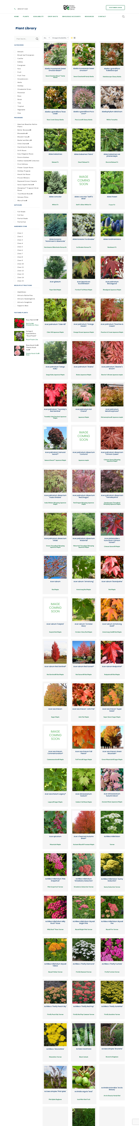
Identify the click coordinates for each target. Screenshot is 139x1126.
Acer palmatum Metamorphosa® (112, 410)
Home (16, 16)
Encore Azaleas (23, 157)
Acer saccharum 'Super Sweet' (112, 710)
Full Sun (20, 215)
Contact (102, 16)
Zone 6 (20, 250)
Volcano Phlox (22, 197)
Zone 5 (20, 247)
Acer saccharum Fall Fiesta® (83, 752)
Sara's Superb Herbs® (25, 184)
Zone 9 (20, 260)
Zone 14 (20, 277)
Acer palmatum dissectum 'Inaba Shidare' (55, 496)
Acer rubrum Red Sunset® (83, 666)
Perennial (21, 92)
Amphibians (21, 292)
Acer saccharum (55, 709)
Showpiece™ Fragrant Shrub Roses (28, 189)
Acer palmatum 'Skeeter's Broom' (112, 368)
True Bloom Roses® (25, 194)
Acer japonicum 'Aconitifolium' (83, 283)
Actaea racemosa (83, 1049)
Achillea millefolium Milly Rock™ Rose (55, 922)
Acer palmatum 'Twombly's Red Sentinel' (55, 410)
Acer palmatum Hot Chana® (84, 410)
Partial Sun (21, 222)
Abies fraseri (112, 197)
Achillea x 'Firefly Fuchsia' (112, 964)
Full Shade (21, 211)
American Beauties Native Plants (27, 125)
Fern (19, 69)
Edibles (20, 62)
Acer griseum (55, 282)
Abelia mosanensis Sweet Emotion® (83, 69)
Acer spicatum (55, 836)
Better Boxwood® (24, 130)
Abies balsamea (55, 154)
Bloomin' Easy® (23, 137)
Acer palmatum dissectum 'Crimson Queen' (112, 453)
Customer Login (115, 7)
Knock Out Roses (23, 174)
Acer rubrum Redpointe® (112, 666)
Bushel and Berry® (24, 140)
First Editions (22, 164)
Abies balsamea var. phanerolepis (112, 155)
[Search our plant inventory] (123, 16)
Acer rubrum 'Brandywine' (112, 581)
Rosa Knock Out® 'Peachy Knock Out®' (32, 347)
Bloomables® (22, 133)
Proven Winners (23, 178)
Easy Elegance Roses (25, 154)
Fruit (19, 72)
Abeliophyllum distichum (112, 111)
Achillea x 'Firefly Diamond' (83, 964)
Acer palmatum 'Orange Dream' (84, 325)
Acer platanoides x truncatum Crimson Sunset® (112, 540)
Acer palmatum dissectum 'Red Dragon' (84, 496)
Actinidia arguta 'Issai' (84, 1091)
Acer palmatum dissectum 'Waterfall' (84, 539)
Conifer (20, 58)
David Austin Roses (24, 147)
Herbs (19, 82)
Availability (38, 16)
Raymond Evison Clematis (27, 181)
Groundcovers (22, 79)
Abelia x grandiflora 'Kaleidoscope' (112, 69)
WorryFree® (22, 200)
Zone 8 (20, 257)
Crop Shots (53, 16)
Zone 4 (20, 243)
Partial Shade (22, 218)
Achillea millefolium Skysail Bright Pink (84, 922)
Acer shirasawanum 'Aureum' (83, 795)
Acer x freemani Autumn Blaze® (84, 837)
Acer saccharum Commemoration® (55, 752)
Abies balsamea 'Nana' (83, 154)
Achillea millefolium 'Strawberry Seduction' (83, 880)
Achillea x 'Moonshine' (55, 1049)
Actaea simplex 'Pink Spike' (55, 1091)
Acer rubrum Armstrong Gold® (112, 625)
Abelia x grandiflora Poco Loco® (83, 112)
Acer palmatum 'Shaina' (84, 367)
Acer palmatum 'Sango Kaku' (55, 368)
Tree (19, 103)
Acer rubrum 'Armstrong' (84, 581)
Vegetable (21, 109)
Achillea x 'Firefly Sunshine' (112, 1006)
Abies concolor (55, 197)
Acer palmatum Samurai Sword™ (55, 453)
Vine (19, 113)
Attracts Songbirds (24, 302)
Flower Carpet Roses (25, 167)
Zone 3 (20, 240)
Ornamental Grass (24, 89)
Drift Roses (21, 150)
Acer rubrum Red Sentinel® (55, 666)
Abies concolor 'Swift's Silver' (84, 198)
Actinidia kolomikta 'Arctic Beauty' (112, 1092)
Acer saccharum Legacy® (55, 794)
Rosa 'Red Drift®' (32, 320)
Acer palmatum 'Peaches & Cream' (112, 325)
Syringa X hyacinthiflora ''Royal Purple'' (31, 333)
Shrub (19, 99)
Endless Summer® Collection (28, 161)
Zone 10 (20, 264)
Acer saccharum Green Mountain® (112, 752)
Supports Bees (22, 305)
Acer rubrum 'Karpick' (55, 624)
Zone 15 (20, 281)
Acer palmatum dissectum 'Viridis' (55, 539)
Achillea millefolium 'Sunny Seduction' (112, 880)
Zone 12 (20, 270)
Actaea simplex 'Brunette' (112, 1049)
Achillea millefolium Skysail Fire (112, 922)
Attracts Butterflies (25, 295)
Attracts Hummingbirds (26, 299)
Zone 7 (20, 253)
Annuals (20, 51)
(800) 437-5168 (23, 9)
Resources (89, 16)
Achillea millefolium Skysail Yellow (55, 965)
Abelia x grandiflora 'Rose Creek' (55, 113)
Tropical (20, 106)
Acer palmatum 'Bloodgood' (112, 283)
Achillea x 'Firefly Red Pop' (83, 1006)
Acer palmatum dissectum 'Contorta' (84, 453)
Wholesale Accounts (71, 16)
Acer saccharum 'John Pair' (83, 709)
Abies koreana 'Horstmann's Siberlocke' (55, 240)
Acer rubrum (55, 581)
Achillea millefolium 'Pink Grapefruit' (55, 880)
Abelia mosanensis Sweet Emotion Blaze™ (55, 69)
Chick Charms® (23, 143)
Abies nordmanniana (112, 239)
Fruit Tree (21, 75)
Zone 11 (20, 267)
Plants (26, 16)
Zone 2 (20, 236)
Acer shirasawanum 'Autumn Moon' (112, 795)
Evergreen (21, 65)
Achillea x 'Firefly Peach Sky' (55, 1006)
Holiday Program (23, 171)
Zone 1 (20, 233)
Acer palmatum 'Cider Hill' (55, 324)
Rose (19, 96)
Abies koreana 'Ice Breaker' (84, 239)
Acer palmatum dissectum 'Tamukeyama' (112, 496)
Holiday (20, 86)
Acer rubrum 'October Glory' (84, 625)
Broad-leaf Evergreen (25, 55)
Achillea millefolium (112, 836)
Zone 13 (20, 274)
